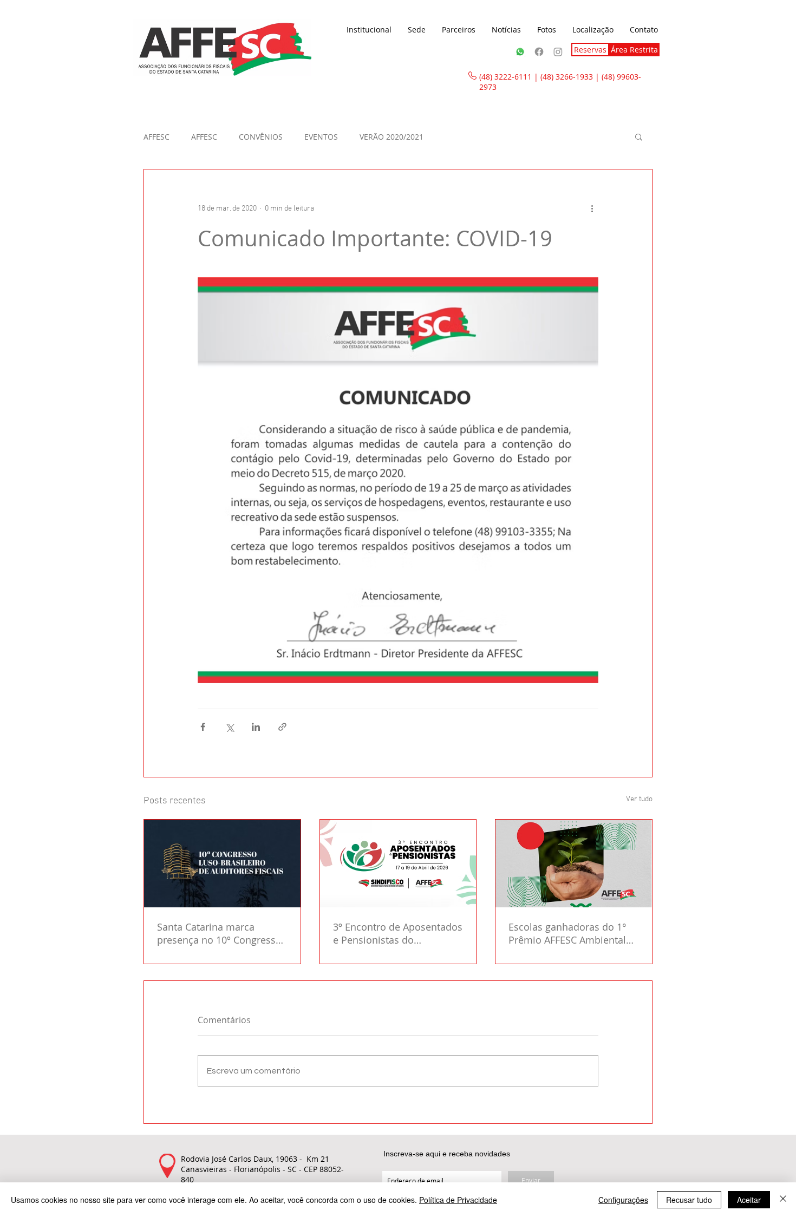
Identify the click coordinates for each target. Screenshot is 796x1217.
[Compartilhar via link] (282, 727)
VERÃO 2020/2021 (391, 136)
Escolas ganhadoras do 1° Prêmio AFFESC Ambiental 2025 (567, 933)
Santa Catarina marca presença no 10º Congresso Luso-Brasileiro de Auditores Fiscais (221, 933)
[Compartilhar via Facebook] (203, 727)
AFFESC (156, 136)
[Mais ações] (591, 208)
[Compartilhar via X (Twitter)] (229, 727)
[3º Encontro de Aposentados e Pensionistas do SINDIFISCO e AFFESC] (398, 863)
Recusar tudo (689, 1199)
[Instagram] (558, 51)
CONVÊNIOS (261, 136)
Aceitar (749, 1199)
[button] (369, 29)
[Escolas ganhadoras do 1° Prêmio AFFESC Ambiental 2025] (573, 863)
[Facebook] (539, 51)
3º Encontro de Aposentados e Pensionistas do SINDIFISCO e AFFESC (397, 933)
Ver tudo (639, 799)
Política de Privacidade (458, 1199)
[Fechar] (783, 1199)
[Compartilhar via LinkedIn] (256, 727)
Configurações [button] (623, 1199)
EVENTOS (321, 136)
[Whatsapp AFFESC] (520, 51)
